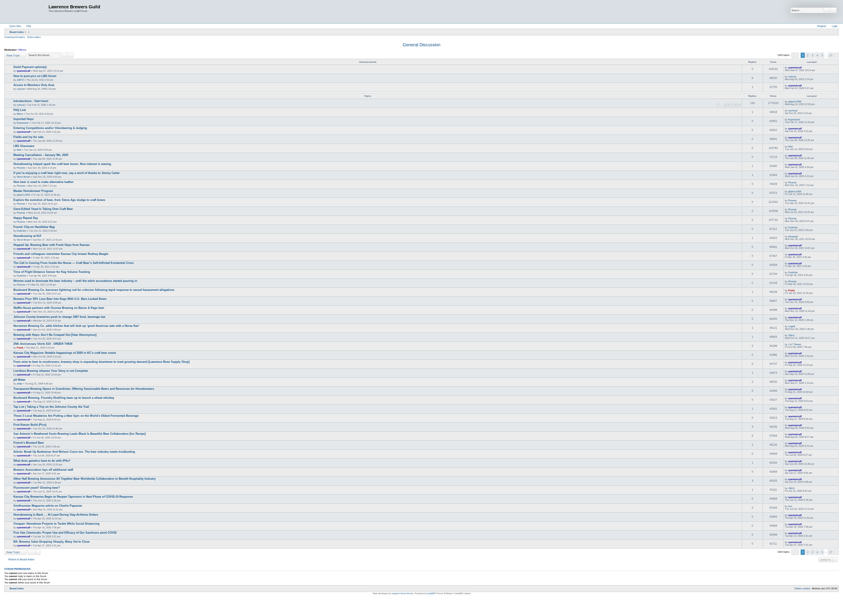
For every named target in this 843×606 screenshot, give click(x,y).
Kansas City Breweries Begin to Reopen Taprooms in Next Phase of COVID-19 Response (73, 496)
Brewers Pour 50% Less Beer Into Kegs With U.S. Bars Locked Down (59, 298)
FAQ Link (19, 110)
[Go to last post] (803, 67)
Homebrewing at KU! (27, 236)
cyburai (792, 76)
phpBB (430, 593)
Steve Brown (23, 176)
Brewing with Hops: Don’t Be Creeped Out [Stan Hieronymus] (54, 334)
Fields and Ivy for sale (28, 137)
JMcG (791, 335)
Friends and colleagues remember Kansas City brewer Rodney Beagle (60, 254)
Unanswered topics (14, 37)
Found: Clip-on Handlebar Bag (34, 227)
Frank (791, 290)
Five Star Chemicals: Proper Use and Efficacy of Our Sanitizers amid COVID (65, 532)
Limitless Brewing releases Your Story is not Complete (50, 370)
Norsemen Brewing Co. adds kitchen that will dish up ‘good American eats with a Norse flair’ (76, 325)
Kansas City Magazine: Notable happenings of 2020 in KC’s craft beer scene (64, 352)
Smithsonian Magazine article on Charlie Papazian (47, 505)
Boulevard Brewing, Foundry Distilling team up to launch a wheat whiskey (63, 397)
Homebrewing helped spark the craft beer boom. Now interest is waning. (62, 164)
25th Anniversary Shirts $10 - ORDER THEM (42, 343)
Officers (22, 49)
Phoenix (21, 167)
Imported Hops (23, 119)
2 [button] (807, 55)
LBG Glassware (23, 146)
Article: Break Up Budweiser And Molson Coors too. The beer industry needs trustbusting (74, 451)
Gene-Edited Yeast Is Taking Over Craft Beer (43, 209)
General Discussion (421, 44)
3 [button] (812, 55)
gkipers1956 (794, 101)
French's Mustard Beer (28, 442)
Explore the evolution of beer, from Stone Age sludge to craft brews (59, 200)
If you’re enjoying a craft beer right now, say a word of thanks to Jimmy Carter (66, 173)
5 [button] (822, 55)
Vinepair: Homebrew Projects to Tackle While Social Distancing (56, 523)
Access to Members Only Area (33, 85)
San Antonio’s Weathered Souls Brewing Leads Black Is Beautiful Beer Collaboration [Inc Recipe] (79, 433)
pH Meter (19, 379)
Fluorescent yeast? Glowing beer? (36, 487)
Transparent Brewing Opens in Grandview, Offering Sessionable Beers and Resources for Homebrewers (83, 388)
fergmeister (23, 123)
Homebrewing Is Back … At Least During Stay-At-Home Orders (55, 514)
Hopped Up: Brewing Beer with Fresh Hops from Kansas (51, 245)
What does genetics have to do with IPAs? (41, 460)
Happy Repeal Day (25, 218)
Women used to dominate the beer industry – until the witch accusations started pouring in (75, 280)
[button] (795, 55)
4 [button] (817, 55)
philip (19, 383)
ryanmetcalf (23, 71)
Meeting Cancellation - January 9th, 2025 (40, 155)
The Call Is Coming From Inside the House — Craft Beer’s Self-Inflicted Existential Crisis (73, 263)
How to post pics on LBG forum (34, 76)
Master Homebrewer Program (33, 191)
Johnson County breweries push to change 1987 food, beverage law (59, 316)
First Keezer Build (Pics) (29, 424)
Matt (19, 149)
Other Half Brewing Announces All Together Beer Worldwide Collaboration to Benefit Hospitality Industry (84, 478)
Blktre (20, 114)
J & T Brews (794, 344)
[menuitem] (26, 26)
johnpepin (793, 236)
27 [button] (830, 55)
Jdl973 (20, 80)
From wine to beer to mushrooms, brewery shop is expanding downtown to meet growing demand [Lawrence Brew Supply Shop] (101, 361)
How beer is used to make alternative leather (43, 182)
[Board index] (27, 11)
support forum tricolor (402, 593)
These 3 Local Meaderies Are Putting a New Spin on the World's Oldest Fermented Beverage (76, 415)
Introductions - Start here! (30, 101)
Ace (790, 506)
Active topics (34, 37)
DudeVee (21, 230)
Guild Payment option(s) (30, 67)
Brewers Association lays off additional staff (43, 469)
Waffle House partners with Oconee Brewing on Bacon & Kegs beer (58, 307)
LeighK (791, 326)
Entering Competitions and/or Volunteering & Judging (50, 128)
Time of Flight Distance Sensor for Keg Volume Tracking (51, 272)
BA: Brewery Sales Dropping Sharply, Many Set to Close (51, 541)
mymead (792, 110)
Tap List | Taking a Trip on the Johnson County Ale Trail (51, 406)
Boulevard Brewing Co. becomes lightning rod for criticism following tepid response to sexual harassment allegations (93, 289)
